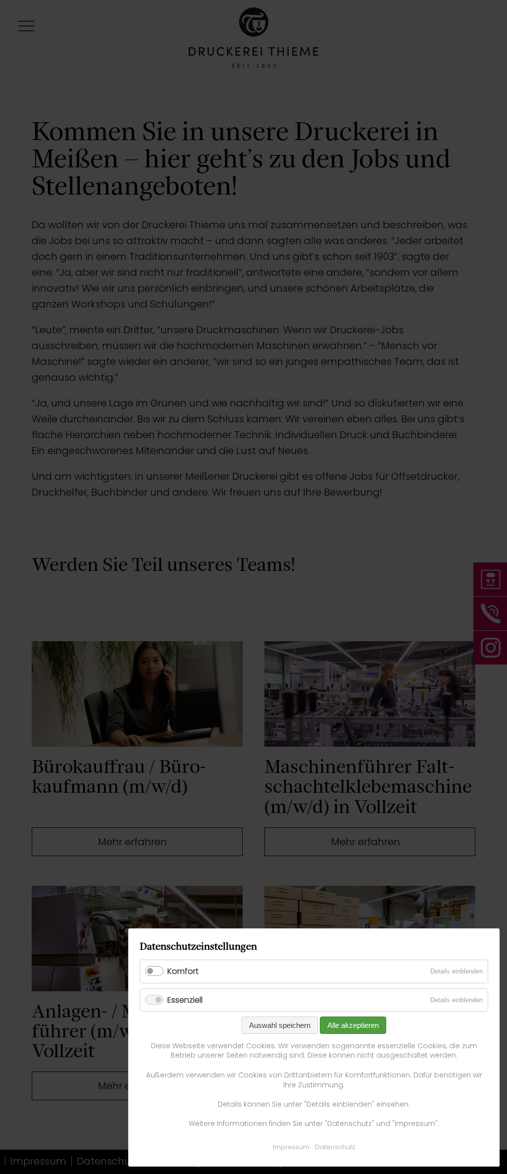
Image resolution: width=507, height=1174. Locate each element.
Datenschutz (335, 1147)
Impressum (291, 1147)
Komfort (183, 971)
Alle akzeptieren (353, 1025)
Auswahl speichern (279, 1025)
